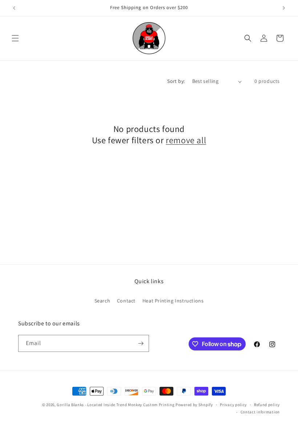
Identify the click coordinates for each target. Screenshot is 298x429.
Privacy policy (233, 404)
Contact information (260, 411)
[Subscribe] (141, 343)
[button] (15, 38)
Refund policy (267, 404)
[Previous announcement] (14, 8)
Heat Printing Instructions (173, 300)
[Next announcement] (284, 8)
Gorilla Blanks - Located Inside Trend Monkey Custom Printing (115, 404)
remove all (186, 140)
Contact (126, 300)
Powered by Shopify (194, 404)
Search (102, 300)
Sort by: (176, 81)
